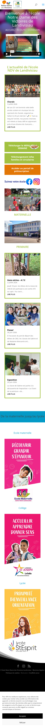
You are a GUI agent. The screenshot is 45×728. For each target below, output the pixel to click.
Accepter (22, 716)
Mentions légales (38, 670)
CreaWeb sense (34, 673)
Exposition (12, 380)
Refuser (23, 722)
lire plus (11, 127)
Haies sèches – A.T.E (16, 280)
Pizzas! (10, 330)
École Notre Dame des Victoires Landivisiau (16, 670)
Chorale (10, 102)
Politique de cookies (13, 673)
